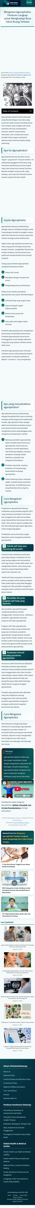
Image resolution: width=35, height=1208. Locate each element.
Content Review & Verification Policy (17, 1079)
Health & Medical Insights (21, 822)
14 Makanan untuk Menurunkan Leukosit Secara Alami (17, 1022)
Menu (30, 2)
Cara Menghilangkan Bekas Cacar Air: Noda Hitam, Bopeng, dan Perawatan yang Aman (17, 971)
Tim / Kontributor (10, 1091)
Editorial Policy (9, 1075)
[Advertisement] (17, 47)
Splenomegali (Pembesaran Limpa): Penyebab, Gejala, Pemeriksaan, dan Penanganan (17, 997)
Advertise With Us (10, 1098)
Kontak (6, 1094)
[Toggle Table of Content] (30, 111)
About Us (6, 1071)
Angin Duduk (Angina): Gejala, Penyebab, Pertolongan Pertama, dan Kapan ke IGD (17, 946)
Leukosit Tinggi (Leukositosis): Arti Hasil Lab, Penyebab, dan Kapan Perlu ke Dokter (17, 1047)
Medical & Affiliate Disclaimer (14, 1087)
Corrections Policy (10, 1083)
